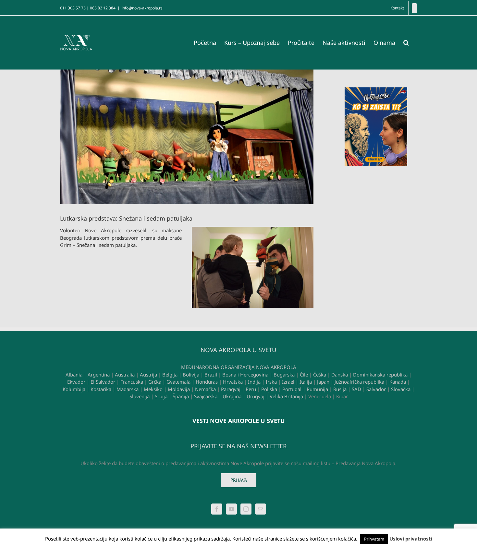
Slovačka (400, 389)
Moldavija (179, 389)
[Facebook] (414, 8)
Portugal (291, 389)
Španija (181, 396)
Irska (271, 381)
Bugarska (284, 374)
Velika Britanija (286, 396)
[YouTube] (231, 509)
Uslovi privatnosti (410, 538)
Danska (339, 374)
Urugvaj (255, 396)
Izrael (288, 381)
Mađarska (127, 389)
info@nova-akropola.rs (142, 8)
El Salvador (103, 381)
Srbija (161, 396)
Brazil (210, 374)
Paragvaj (230, 389)
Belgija (169, 374)
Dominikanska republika (380, 374)
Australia (125, 374)
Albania (74, 374)
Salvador (376, 389)
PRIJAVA (238, 480)
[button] (406, 43)
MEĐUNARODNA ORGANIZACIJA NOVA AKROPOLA (238, 367)
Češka (319, 374)
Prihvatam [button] (374, 539)
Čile (304, 374)
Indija (254, 381)
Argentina (99, 374)
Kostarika (101, 389)
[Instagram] (245, 509)
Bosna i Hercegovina (245, 374)
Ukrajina (232, 396)
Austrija (148, 374)
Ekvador (76, 381)
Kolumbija (74, 389)
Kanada (397, 381)
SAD (356, 389)
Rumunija (317, 389)
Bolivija (191, 374)
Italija (306, 381)
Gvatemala (178, 381)
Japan (323, 381)
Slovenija (139, 396)
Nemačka (205, 389)
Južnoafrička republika (359, 381)
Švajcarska (205, 396)
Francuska (131, 381)
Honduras (207, 381)
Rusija (340, 389)
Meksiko (153, 389)
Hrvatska (233, 381)
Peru (251, 389)
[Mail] (260, 509)
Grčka (154, 381)
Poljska (269, 389)
